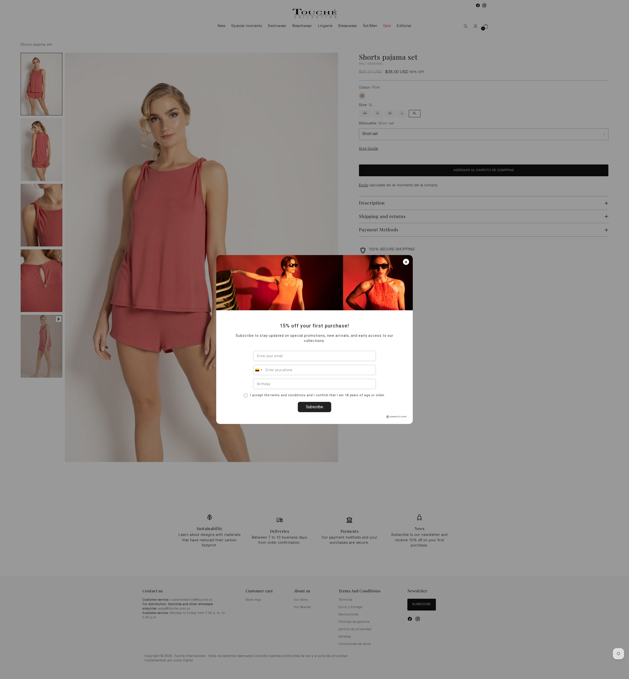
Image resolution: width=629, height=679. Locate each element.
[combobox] (258, 370)
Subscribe (314, 407)
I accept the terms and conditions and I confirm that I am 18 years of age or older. (317, 395)
